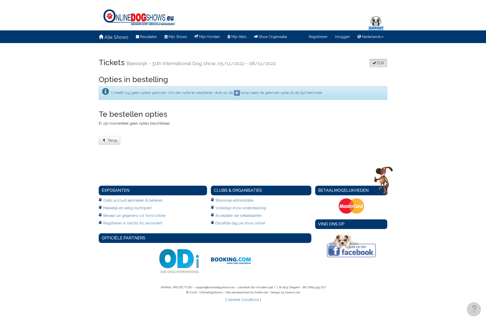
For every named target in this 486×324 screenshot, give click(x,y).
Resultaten (148, 37)
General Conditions (243, 300)
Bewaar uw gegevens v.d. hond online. (134, 216)
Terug (111, 140)
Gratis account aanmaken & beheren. (133, 200)
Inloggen (342, 37)
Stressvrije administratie (234, 200)
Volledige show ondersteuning (240, 208)
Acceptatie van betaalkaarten (238, 216)
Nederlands (371, 37)
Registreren (318, 37)
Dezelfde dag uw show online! (240, 223)
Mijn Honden (209, 37)
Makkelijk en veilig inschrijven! (127, 208)
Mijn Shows (177, 37)
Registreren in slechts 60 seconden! (132, 223)
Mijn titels (238, 37)
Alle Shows (115, 37)
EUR (380, 63)
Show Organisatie (272, 37)
